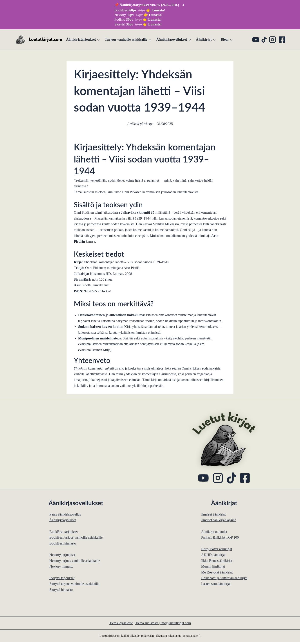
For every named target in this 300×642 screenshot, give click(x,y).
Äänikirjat (203, 39)
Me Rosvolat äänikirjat (217, 572)
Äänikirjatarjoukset (81, 39)
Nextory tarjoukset (62, 555)
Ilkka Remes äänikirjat (216, 561)
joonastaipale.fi (191, 635)
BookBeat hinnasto (62, 543)
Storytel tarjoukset (61, 578)
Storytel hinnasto (61, 590)
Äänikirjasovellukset (171, 39)
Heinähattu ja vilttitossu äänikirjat (224, 578)
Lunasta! (158, 10)
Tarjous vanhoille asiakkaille (126, 39)
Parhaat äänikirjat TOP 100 (220, 537)
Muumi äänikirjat (213, 566)
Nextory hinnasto (61, 566)
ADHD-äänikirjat (213, 555)
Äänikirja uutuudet (214, 532)
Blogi (224, 39)
